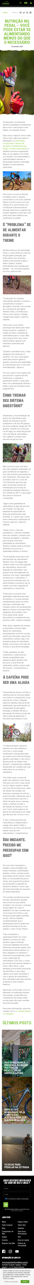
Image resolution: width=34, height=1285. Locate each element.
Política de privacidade (11, 1281)
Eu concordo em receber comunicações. (18, 1199)
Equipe (4, 1237)
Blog (3, 1228)
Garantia (21, 1228)
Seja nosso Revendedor (22, 1232)
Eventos (5, 1240)
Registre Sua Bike (8, 1243)
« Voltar (4, 13)
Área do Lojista (23, 1240)
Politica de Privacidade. (17, 1210)
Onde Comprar (7, 1225)
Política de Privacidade (22, 1244)
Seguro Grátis (23, 1222)
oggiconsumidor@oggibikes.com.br (15, 1262)
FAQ (19, 1237)
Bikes (4, 1222)
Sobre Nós (22, 1225)
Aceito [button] (25, 1281)
